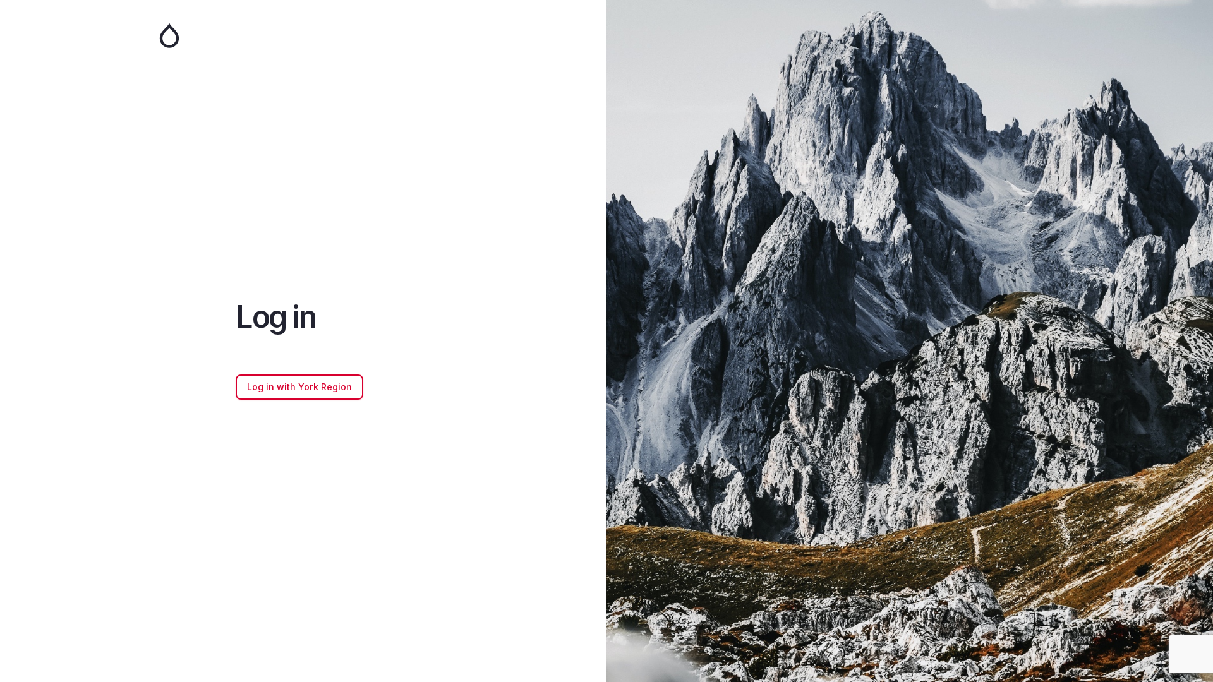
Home (303, 35)
